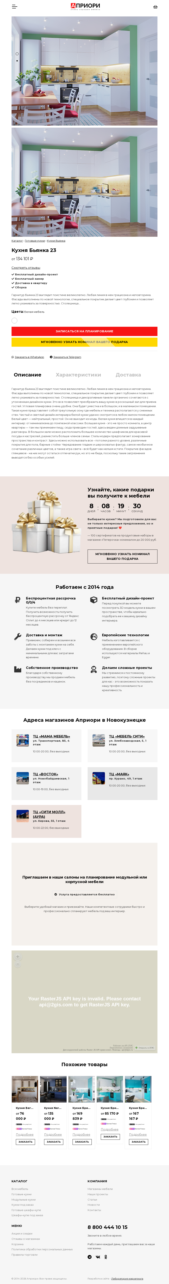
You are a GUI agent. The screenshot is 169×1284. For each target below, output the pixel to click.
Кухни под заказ (23, 1204)
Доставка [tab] (128, 375)
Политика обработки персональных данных (42, 1249)
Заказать (26, 1141)
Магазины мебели (100, 1188)
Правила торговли (25, 1254)
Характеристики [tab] (78, 375)
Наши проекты (98, 1194)
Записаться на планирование (84, 331)
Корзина (17, 1244)
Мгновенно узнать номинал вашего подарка (84, 342)
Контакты (94, 1210)
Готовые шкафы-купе (26, 1210)
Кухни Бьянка (56, 240)
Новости (94, 1204)
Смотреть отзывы (26, 268)
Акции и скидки (22, 1233)
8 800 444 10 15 (107, 1227)
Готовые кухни (35, 240)
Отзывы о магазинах (26, 1238)
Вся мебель (20, 1188)
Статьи (92, 1199)
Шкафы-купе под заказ (27, 1215)
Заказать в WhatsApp (29, 357)
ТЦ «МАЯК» (119, 774)
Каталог (17, 240)
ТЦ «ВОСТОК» (45, 774)
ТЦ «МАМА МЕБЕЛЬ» (51, 736)
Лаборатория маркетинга (127, 1278)
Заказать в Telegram (67, 357)
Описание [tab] (27, 375)
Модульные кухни (24, 1199)
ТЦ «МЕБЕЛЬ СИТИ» (127, 736)
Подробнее (25, 1134)
